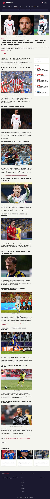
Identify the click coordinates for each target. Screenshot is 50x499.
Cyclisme (31, 6)
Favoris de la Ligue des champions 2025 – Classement (16, 175)
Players (30, 9)
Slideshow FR (4, 442)
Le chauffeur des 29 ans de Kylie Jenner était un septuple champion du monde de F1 (42, 70)
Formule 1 (10, 6)
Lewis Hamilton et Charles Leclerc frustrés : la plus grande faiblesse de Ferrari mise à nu (42, 81)
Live (18, 9)
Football (16, 6)
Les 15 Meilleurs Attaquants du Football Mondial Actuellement (18, 438)
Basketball (37, 6)
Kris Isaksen (3, 50)
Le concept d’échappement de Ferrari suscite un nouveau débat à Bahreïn (42, 76)
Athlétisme (22, 477)
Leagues (22, 9)
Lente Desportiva (9, 2)
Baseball (22, 480)
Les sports (41, 74)
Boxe (22, 483)
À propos (32, 477)
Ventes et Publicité (33, 479)
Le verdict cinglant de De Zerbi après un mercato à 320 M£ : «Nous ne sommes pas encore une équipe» (42, 93)
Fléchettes (22, 488)
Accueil (4, 6)
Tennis (21, 6)
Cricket (22, 485)
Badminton (22, 479)
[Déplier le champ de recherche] (45, 3)
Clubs (26, 9)
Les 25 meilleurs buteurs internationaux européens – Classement (18, 435)
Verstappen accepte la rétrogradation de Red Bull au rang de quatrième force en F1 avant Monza (42, 87)
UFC (26, 6)
